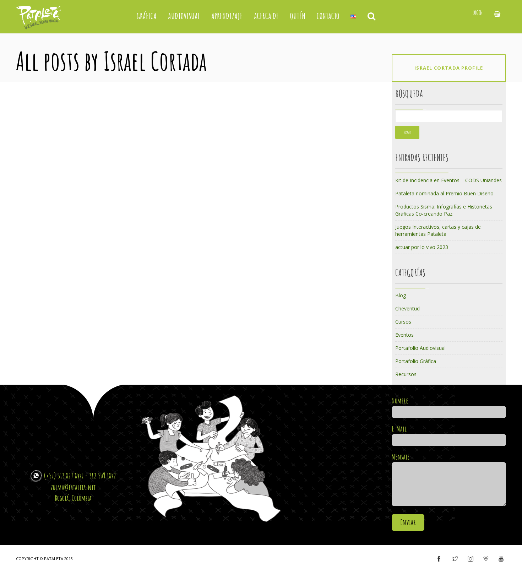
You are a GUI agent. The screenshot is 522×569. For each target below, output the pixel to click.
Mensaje (400, 456)
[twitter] (455, 559)
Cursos (403, 321)
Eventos (404, 334)
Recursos (406, 374)
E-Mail (399, 428)
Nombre (400, 400)
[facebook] (439, 559)
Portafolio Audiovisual (420, 348)
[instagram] (470, 559)
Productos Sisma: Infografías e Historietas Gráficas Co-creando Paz (443, 210)
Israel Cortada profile (448, 68)
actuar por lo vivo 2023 (421, 247)
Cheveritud (407, 308)
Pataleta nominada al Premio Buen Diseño (444, 193)
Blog (400, 295)
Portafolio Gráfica (415, 361)
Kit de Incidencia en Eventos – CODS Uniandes (448, 180)
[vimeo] (486, 559)
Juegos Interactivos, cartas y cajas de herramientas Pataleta (438, 230)
